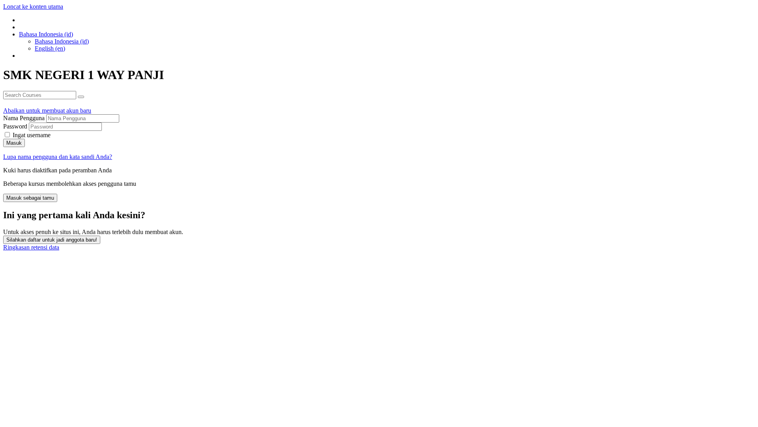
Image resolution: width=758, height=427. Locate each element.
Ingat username (32, 135)
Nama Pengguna (24, 118)
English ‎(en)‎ (50, 48)
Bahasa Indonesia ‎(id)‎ (62, 41)
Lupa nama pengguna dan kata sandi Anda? (57, 156)
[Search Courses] (81, 97)
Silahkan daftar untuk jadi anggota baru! (51, 240)
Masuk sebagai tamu (30, 198)
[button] (46, 34)
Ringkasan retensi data (31, 247)
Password (15, 126)
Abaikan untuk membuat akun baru (47, 110)
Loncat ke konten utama (33, 6)
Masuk (14, 143)
